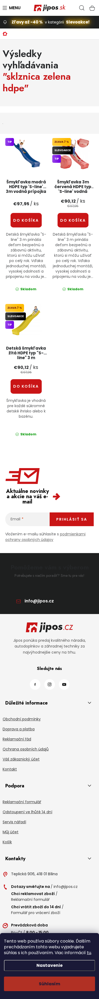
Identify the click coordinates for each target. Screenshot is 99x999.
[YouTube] (64, 684)
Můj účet (10, 832)
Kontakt (10, 769)
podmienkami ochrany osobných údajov (45, 536)
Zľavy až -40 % (27, 22)
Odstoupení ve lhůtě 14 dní (27, 812)
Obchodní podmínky (22, 719)
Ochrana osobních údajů (26, 749)
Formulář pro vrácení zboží (35, 912)
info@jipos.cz (39, 601)
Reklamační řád (17, 739)
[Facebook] (35, 684)
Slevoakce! (77, 22)
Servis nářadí (14, 822)
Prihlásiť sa (71, 519)
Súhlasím (49, 984)
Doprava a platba (19, 729)
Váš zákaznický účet (21, 759)
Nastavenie (49, 965)
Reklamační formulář (22, 802)
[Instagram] (49, 684)
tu (89, 953)
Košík (7, 842)
